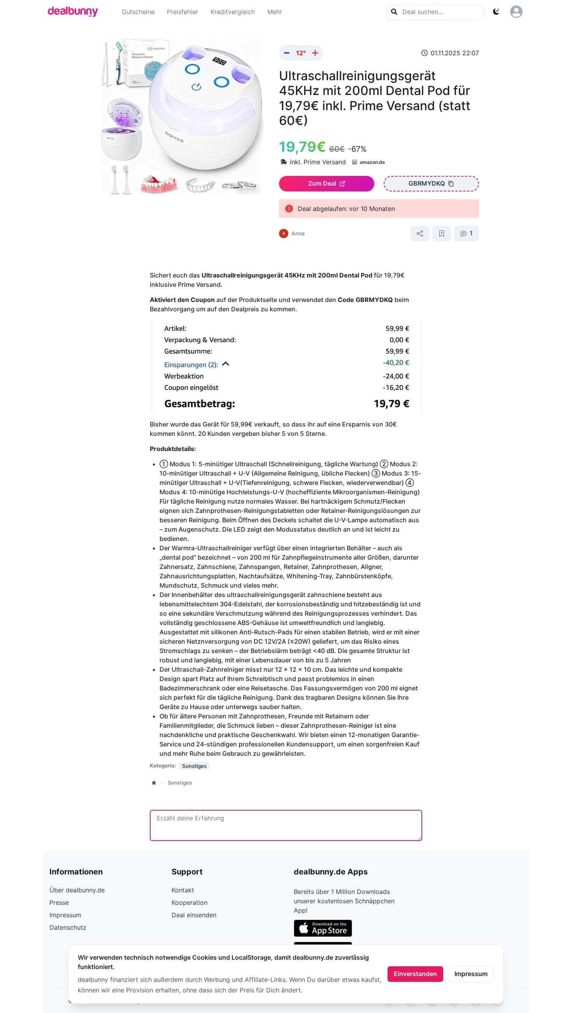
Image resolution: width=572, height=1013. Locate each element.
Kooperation (189, 902)
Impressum (471, 974)
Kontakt (183, 890)
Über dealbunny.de (77, 890)
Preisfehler (182, 12)
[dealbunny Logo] (75, 11)
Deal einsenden (194, 915)
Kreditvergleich (233, 12)
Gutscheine (138, 12)
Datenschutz (67, 927)
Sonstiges (180, 783)
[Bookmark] (441, 233)
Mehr (274, 12)
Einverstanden (415, 974)
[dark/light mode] (496, 11)
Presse (59, 902)
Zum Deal (322, 183)
